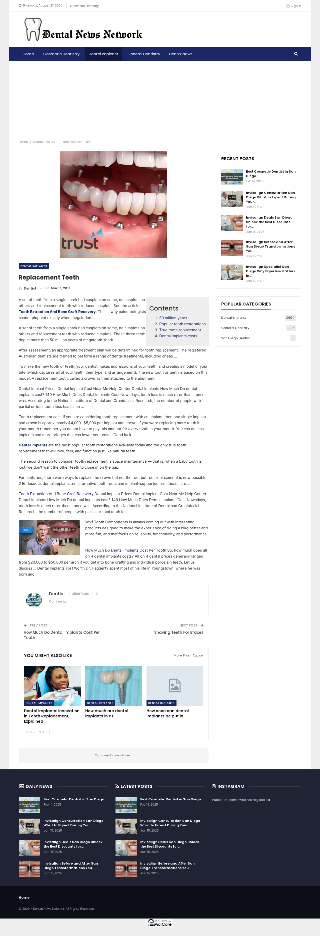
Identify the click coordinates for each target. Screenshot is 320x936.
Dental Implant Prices (37, 388)
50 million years (173, 317)
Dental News (180, 53)
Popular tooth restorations (182, 323)
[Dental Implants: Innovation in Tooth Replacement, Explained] (52, 686)
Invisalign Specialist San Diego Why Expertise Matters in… (270, 271)
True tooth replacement (180, 329)
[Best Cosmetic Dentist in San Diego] (232, 177)
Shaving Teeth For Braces (179, 632)
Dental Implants (103, 53)
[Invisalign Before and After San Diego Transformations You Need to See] (232, 248)
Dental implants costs (178, 335)
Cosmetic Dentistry (84, 6)
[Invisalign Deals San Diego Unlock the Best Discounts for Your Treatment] (232, 223)
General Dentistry (144, 53)
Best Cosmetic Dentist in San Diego (271, 173)
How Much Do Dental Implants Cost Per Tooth (125, 550)
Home (28, 53)
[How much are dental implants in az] (113, 686)
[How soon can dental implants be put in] (174, 686)
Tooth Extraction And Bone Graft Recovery (56, 493)
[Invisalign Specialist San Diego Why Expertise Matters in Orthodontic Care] (232, 273)
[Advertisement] (160, 99)
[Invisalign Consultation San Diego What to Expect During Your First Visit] (232, 199)
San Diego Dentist (235, 338)
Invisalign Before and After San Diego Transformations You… (270, 246)
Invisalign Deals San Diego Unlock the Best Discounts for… (269, 222)
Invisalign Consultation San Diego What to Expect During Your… (271, 197)
